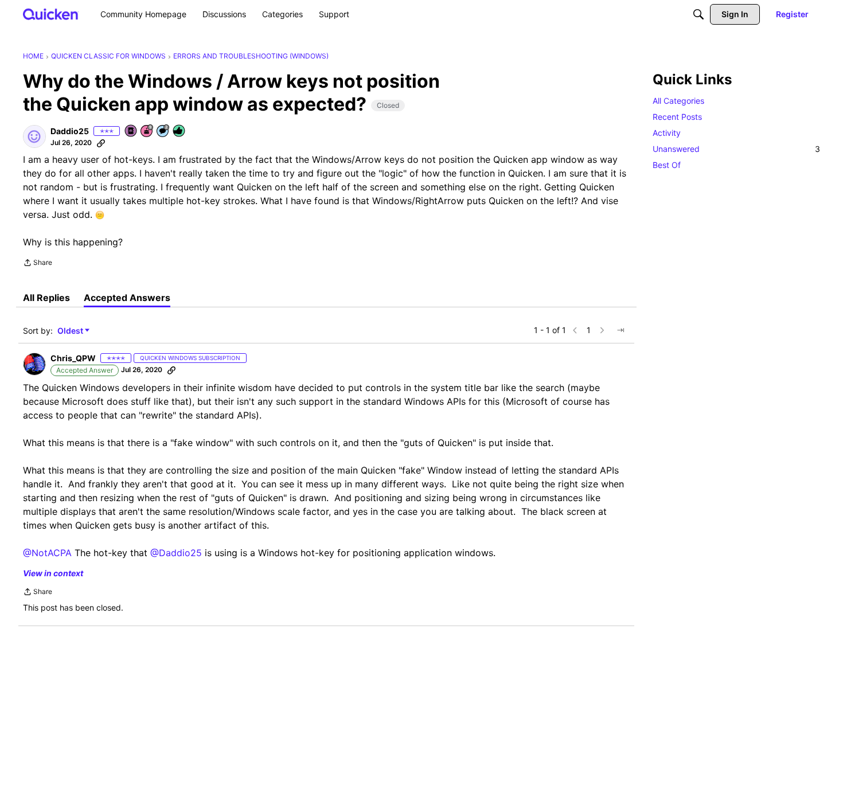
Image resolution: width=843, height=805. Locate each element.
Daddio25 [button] (69, 131)
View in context (53, 573)
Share (37, 263)
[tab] (46, 297)
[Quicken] (51, 14)
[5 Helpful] (179, 131)
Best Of (667, 165)
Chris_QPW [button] (73, 358)
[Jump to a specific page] (620, 330)
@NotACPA (47, 552)
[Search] (698, 14)
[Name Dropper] (131, 131)
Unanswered (736, 149)
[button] (34, 136)
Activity (667, 133)
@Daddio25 (176, 552)
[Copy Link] (101, 143)
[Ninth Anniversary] (147, 131)
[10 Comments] (163, 131)
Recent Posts (677, 117)
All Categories (678, 100)
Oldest (71, 331)
